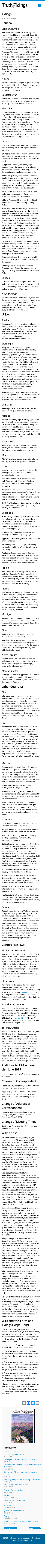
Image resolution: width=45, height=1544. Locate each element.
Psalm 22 (7, 1505)
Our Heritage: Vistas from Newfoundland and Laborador (21, 1473)
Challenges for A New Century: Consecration (21, 1459)
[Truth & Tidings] (15, 5)
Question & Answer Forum (14, 1511)
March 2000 (34, 1528)
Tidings (6, 1516)
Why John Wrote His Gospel (14, 1490)
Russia (6, 1495)
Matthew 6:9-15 (19, 1018)
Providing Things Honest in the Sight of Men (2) (22, 1479)
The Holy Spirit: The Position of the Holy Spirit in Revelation (22, 1465)
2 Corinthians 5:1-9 (28, 992)
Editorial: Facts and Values (14, 1454)
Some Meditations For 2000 (14, 1500)
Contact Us (27, 1540)
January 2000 (10, 1528)
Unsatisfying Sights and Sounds (16, 1484)
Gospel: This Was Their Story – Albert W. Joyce (21, 1521)
